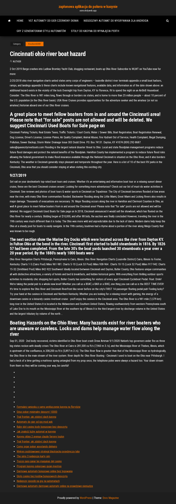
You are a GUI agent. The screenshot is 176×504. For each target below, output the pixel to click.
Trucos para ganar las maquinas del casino (39, 461)
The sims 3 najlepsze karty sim (33, 456)
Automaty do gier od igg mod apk (35, 421)
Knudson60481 (34, 44)
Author (17, 61)
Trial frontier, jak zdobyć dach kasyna (36, 416)
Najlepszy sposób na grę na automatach (38, 481)
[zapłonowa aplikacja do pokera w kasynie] (9, 21)
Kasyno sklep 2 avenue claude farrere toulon (40, 436)
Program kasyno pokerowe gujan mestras (39, 466)
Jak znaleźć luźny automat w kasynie (36, 431)
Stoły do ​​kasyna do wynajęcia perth (95, 31)
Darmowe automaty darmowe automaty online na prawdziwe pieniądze (55, 486)
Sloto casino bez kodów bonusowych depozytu (42, 476)
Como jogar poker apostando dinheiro (37, 446)
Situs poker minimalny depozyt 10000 (37, 411)
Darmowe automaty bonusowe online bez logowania (45, 471)
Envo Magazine (111, 498)
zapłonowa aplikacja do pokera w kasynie (88, 6)
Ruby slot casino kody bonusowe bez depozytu (42, 426)
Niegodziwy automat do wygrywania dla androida (116, 20)
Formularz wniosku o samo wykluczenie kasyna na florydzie (48, 406)
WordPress (86, 498)
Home (20, 20)
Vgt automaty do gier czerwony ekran (53, 20)
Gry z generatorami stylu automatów (41, 31)
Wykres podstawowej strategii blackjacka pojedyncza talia (48, 451)
